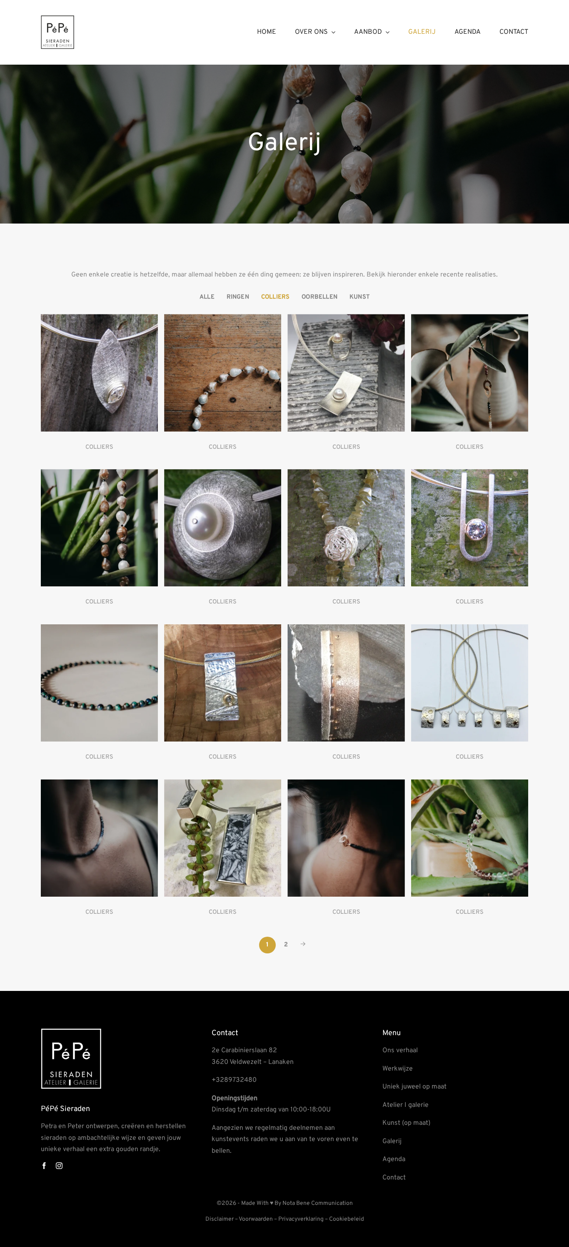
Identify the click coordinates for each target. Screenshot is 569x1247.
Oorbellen (319, 297)
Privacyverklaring (301, 1219)
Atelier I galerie (405, 1105)
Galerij (392, 1141)
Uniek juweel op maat (414, 1087)
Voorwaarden (256, 1219)
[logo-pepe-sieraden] (57, 19)
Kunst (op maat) (406, 1123)
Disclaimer (219, 1219)
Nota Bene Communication (317, 1203)
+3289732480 (234, 1080)
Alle (207, 297)
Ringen (238, 297)
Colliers (275, 297)
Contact (394, 1178)
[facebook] (44, 1165)
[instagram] (59, 1165)
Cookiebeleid (346, 1219)
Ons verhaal (400, 1050)
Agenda (393, 1159)
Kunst (359, 297)
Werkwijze (397, 1069)
